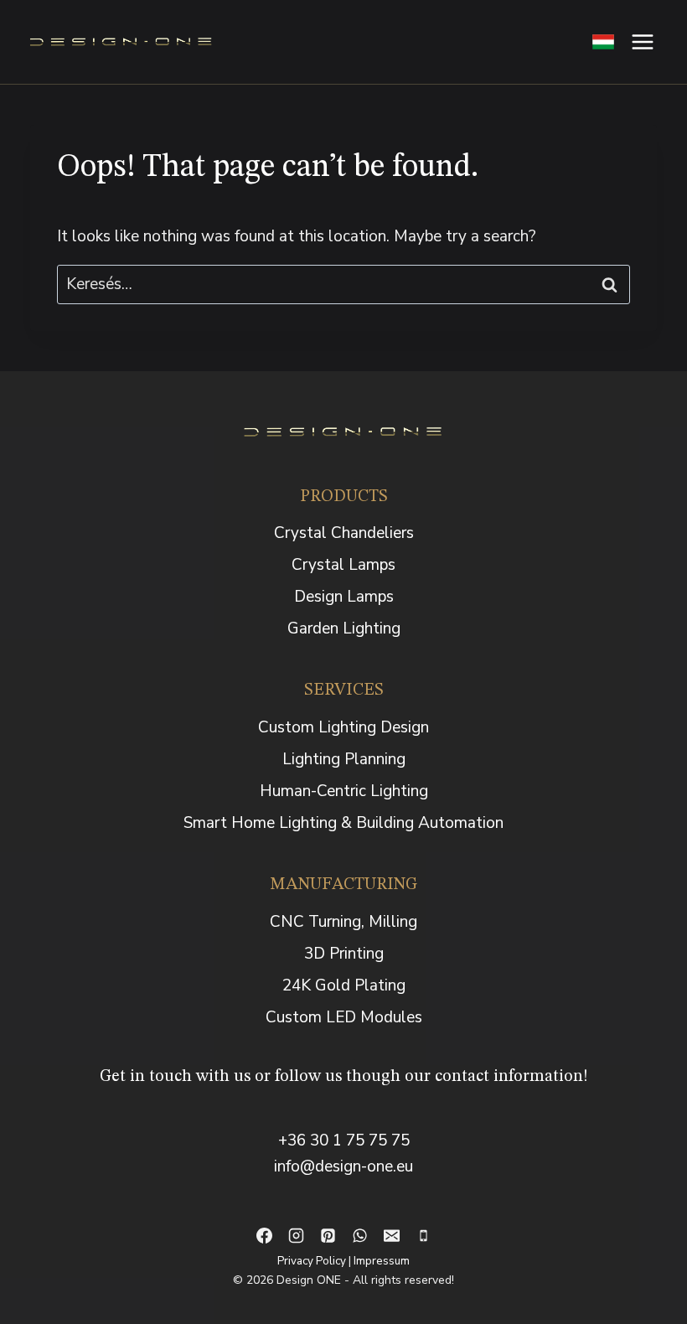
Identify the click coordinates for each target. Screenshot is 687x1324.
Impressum (382, 1261)
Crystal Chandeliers (344, 533)
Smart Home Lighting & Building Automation (343, 823)
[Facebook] (264, 1236)
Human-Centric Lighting (344, 791)
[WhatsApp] (359, 1236)
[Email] (391, 1236)
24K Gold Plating (343, 985)
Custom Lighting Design (343, 727)
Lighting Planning (343, 759)
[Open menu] (642, 41)
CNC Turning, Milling (343, 922)
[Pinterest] (328, 1236)
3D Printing (344, 954)
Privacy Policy (311, 1261)
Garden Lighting (343, 628)
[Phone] (423, 1236)
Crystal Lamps (343, 565)
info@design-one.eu (343, 1166)
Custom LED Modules (344, 1017)
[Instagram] (296, 1236)
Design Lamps (344, 597)
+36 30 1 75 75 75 (344, 1140)
